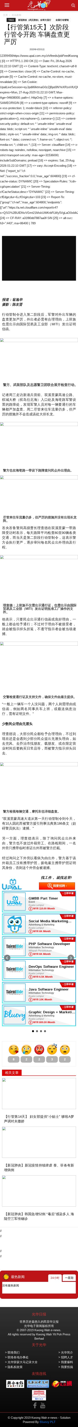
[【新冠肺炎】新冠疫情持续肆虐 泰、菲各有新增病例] (39, 1142)
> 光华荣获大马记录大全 (21, 1362)
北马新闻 (16, 15)
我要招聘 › (60, 885)
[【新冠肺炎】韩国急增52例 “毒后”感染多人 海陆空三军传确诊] (39, 1191)
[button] (73, 5)
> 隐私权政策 (14, 1367)
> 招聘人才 (65, 1357)
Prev (7, 958)
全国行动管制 (62, 20)
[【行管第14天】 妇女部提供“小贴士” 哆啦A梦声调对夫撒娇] (39, 1093)
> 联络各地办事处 (17, 1357)
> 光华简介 (65, 1352)
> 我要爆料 (65, 1362)
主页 (5, 15)
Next (71, 958)
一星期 (69, 1277)
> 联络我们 (12, 1352)
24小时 (55, 1277)
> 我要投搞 (65, 1367)
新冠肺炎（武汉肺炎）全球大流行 (34, 20)
